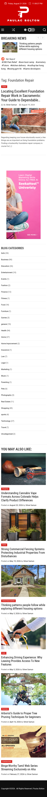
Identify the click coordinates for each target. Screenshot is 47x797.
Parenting (5, 382)
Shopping (5, 408)
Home (4, 86)
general (4, 324)
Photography (6, 395)
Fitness (4, 298)
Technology (5, 421)
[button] (43, 37)
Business (4, 260)
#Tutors (5, 65)
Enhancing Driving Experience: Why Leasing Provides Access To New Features (21, 661)
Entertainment (6, 272)
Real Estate (5, 402)
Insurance (5, 350)
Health (3, 330)
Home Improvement (9, 343)
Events (4, 279)
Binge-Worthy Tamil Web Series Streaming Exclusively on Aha (19, 767)
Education (5, 266)
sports (3, 414)
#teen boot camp (27, 62)
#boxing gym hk (14, 69)
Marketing (5, 369)
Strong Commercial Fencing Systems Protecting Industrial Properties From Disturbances (23, 552)
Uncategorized (7, 434)
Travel (3, 427)
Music (3, 376)
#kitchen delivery (18, 65)
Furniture (4, 311)
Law (3, 356)
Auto (3, 253)
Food (3, 305)
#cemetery (41, 62)
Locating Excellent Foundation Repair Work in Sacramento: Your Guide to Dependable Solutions (22, 98)
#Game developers (31, 69)
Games (4, 318)
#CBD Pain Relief (9, 62)
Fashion (4, 285)
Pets (3, 389)
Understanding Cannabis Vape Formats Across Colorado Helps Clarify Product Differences (19, 496)
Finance (4, 292)
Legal (3, 363)
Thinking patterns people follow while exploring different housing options (29, 46)
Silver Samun (11, 105)
